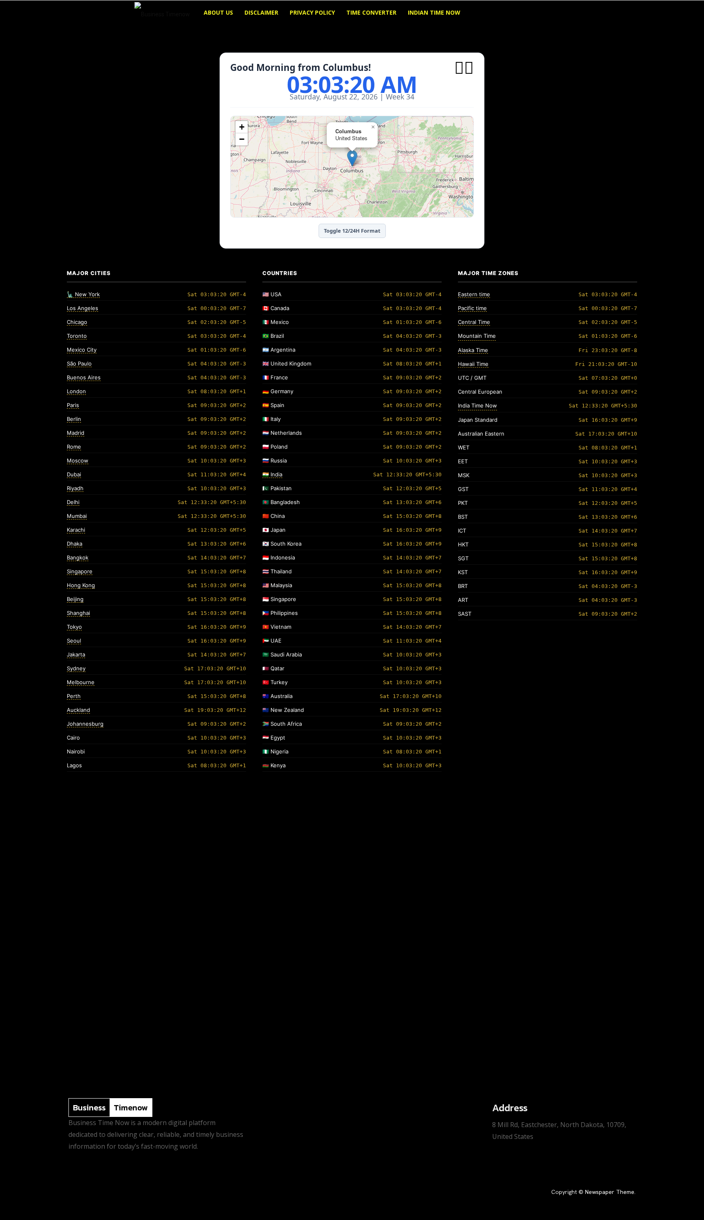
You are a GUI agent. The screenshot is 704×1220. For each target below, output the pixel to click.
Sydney (76, 668)
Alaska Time (473, 350)
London (76, 391)
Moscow (77, 460)
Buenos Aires (84, 377)
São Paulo (79, 363)
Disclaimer (261, 12)
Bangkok (77, 557)
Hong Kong (81, 585)
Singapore (79, 571)
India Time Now (477, 405)
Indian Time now (434, 12)
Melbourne (81, 682)
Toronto (77, 336)
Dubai (74, 474)
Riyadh (75, 488)
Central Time (474, 322)
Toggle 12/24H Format (352, 230)
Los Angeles (82, 308)
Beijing (75, 599)
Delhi (73, 502)
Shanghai (78, 613)
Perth (74, 696)
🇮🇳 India (272, 474)
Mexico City (82, 349)
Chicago (77, 322)
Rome (74, 446)
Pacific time (472, 308)
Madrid (75, 432)
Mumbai (77, 516)
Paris (73, 405)
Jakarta (76, 654)
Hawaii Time (473, 364)
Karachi (76, 529)
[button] (560, 13)
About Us (218, 12)
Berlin (74, 419)
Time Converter (371, 12)
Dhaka (74, 543)
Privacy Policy (312, 12)
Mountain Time (477, 336)
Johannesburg (85, 723)
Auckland (78, 710)
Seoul (74, 640)
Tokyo (74, 626)
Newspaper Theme (609, 1192)
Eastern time (474, 294)
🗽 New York (83, 294)
